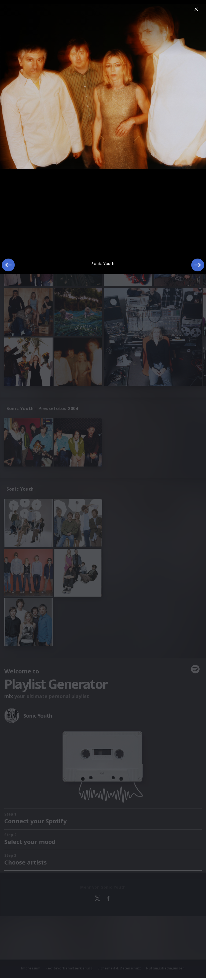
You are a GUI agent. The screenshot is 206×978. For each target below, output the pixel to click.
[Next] (197, 265)
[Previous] (8, 265)
